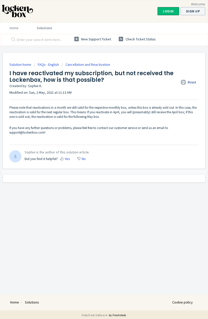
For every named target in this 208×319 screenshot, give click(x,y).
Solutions (44, 28)
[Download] (95, 157)
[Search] (12, 40)
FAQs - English (48, 64)
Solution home (20, 64)
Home (14, 28)
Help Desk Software (95, 315)
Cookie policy (182, 302)
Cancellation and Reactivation (87, 64)
